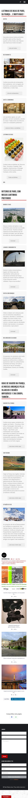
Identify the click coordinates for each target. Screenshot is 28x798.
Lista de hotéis (13, 48)
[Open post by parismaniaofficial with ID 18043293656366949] (14, 677)
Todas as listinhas (13, 177)
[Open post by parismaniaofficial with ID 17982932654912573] (14, 611)
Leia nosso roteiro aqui (15, 446)
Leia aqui (13, 240)
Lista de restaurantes (13, 93)
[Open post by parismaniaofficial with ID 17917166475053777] (14, 644)
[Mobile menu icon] (24, 2)
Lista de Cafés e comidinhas (13, 128)
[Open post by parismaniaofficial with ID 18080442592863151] (14, 578)
